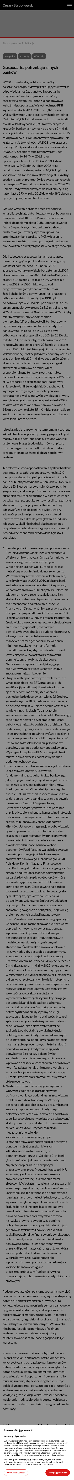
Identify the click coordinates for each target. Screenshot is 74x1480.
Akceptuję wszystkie (58, 1472)
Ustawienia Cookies (16, 1472)
